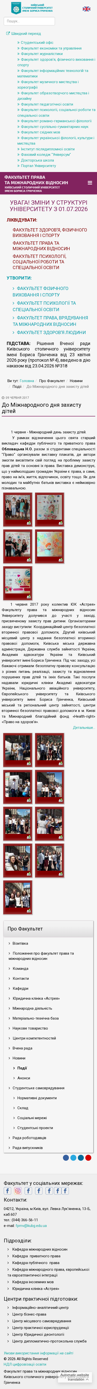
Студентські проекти (34, 1128)
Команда (20, 968)
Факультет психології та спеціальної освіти (44, 306)
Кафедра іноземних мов (33, 1282)
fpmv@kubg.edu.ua (31, 1225)
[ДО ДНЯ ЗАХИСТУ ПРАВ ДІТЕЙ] (17, 747)
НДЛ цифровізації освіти (25, 1364)
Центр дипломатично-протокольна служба (49, 1341)
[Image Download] (29, 522)
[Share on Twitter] (73, 1158)
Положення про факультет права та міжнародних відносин (41, 956)
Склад (22, 1108)
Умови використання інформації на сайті (38, 1353)
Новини (18, 1058)
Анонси (23, 1078)
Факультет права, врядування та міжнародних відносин (50, 321)
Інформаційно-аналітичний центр (40, 1307)
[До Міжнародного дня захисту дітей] (17, 507)
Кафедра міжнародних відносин (40, 1249)
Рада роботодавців (29, 1138)
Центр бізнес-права (29, 1314)
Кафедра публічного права (35, 1263)
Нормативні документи (36, 1098)
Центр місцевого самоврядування (41, 1321)
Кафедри (20, 988)
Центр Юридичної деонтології (38, 1334)
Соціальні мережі (31, 1118)
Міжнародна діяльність (32, 1008)
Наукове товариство (30, 1028)
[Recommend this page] (88, 1158)
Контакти (20, 978)
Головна (27, 381)
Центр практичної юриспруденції (40, 1328)
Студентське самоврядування (38, 1088)
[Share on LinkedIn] (81, 1158)
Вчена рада (22, 1048)
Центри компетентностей (34, 1038)
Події (21, 1068)
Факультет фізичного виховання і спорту (40, 291)
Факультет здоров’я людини (51, 332)
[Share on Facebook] (66, 1158)
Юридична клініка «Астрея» (36, 998)
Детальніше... (84, 727)
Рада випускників (27, 1148)
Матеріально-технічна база (35, 1018)
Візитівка (20, 943)
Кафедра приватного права (36, 1256)
